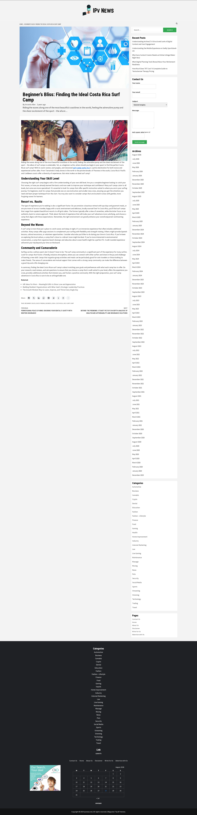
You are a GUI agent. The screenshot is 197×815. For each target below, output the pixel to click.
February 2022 (137, 371)
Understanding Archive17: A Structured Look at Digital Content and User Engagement (152, 42)
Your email (136, 92)
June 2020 (136, 450)
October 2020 (137, 433)
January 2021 (137, 425)
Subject (135, 101)
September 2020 (138, 438)
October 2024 (137, 238)
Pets (134, 574)
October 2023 (137, 288)
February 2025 (137, 221)
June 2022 (136, 354)
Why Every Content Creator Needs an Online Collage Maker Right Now (153, 56)
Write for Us (136, 631)
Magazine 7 (112, 812)
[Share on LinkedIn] (39, 298)
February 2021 (137, 421)
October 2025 (137, 188)
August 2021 (136, 396)
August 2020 (136, 442)
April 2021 (135, 413)
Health (134, 532)
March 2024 (136, 267)
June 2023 (136, 304)
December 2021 (138, 379)
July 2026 (135, 159)
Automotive (136, 487)
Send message (140, 142)
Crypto (134, 499)
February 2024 (137, 271)
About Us (135, 625)
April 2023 (135, 313)
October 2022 (137, 338)
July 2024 (135, 250)
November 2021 (138, 383)
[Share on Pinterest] (48, 298)
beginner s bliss (30, 303)
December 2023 (138, 279)
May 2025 (135, 209)
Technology (136, 599)
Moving (135, 566)
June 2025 (136, 205)
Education (136, 507)
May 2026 (135, 167)
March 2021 (136, 417)
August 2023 (136, 296)
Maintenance (137, 557)
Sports (134, 587)
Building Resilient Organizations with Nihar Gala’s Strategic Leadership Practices (53, 287)
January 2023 (137, 325)
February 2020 (137, 467)
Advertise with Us (138, 635)
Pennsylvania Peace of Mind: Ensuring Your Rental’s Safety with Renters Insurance (46, 310)
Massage (135, 562)
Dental (134, 503)
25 (84, 791)
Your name (136, 83)
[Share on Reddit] (53, 298)
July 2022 (135, 350)
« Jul (97, 798)
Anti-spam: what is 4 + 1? (141, 132)
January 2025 (137, 225)
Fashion (135, 512)
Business (49, 303)
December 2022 (138, 329)
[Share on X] (34, 298)
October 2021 (137, 388)
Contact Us (136, 619)
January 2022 (137, 375)
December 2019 (138, 475)
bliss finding (40, 303)
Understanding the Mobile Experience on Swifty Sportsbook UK (154, 49)
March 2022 (136, 367)
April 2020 (135, 458)
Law (133, 549)
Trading (135, 603)
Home (134, 622)
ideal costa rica (57, 303)
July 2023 (135, 300)
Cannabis (135, 495)
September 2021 (138, 392)
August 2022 (136, 346)
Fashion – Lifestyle (139, 516)
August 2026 (136, 155)
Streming (135, 595)
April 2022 (135, 363)
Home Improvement (139, 537)
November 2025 (138, 184)
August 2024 (136, 246)
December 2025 (138, 180)
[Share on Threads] (63, 298)
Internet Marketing (139, 545)
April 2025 (135, 213)
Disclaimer (136, 628)
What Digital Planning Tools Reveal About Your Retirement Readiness (153, 63)
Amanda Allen (30, 104)
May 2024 (135, 259)
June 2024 (136, 254)
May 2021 (135, 408)
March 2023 (136, 317)
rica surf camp (69, 303)
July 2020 (135, 446)
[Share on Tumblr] (58, 298)
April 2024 (135, 263)
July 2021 (135, 400)
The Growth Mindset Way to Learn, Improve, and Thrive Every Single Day (50, 290)
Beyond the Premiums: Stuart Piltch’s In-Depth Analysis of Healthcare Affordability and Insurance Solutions (104, 310)
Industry (135, 541)
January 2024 (137, 275)
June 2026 (136, 163)
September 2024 (138, 242)
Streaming (136, 591)
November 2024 (138, 234)
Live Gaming (136, 553)
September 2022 (138, 342)
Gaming (135, 528)
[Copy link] (68, 298)
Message (135, 110)
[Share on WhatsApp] (44, 298)
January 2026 (137, 176)
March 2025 (136, 217)
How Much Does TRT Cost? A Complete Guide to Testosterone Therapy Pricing (149, 69)
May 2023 (135, 309)
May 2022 (135, 359)
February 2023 (137, 321)
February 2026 (137, 171)
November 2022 (138, 334)
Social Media (137, 582)
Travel (134, 607)
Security (135, 578)
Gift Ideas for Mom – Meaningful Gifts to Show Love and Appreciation (49, 284)
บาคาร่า (98, 753)
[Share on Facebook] (29, 298)
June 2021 (136, 404)
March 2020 (136, 462)
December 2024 (138, 230)
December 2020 (138, 429)
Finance (135, 520)
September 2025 (138, 192)
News (134, 570)
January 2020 (137, 471)
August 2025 (136, 196)
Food (134, 524)
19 (91, 786)
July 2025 (135, 200)
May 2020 (135, 454)
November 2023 (138, 284)
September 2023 (138, 292)
